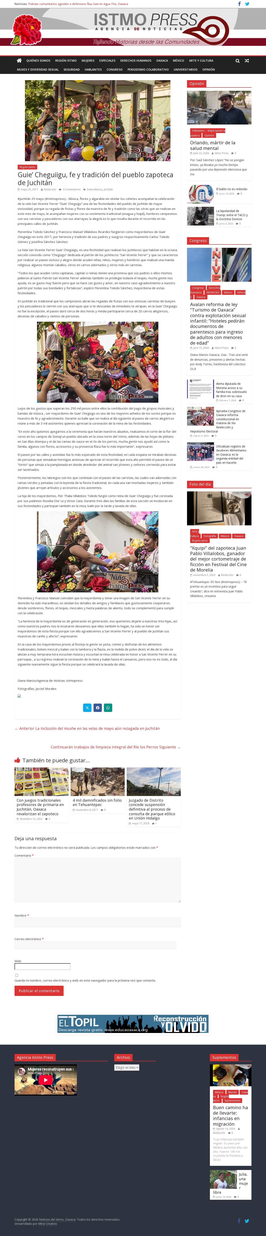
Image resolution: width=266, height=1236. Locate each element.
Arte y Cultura (201, 60)
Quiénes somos (38, 60)
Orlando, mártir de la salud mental (212, 145)
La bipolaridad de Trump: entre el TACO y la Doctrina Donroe (232, 215)
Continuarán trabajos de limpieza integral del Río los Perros (116, 746)
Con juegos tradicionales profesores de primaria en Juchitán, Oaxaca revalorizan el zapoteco (40, 807)
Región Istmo (66, 60)
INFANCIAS (213, 292)
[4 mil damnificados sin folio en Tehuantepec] (98, 770)
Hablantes (93, 69)
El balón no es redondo (231, 189)
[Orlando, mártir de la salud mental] (219, 93)
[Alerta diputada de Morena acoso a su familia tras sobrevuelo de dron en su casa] (200, 382)
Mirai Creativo (47, 1224)
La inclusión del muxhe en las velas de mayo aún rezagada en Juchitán (87, 728)
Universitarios (185, 69)
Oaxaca (162, 60)
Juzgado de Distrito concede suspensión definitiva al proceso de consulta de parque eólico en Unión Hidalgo (152, 809)
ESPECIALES (107, 60)
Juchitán (108, 189)
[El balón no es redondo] (200, 187)
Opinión (208, 69)
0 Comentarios (71, 189)
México (178, 60)
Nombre (22, 915)
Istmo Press (221, 153)
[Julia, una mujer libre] (223, 1172)
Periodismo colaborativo (148, 69)
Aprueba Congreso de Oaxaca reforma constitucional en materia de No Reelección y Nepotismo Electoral (217, 421)
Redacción (50, 189)
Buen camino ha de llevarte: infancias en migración (230, 1115)
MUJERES (88, 60)
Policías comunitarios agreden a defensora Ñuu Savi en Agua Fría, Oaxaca (78, 4)
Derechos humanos (135, 60)
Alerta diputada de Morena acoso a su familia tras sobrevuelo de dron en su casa (231, 390)
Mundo (232, 1092)
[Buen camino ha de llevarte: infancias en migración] (230, 1066)
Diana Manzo (94, 189)
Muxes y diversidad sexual (38, 69)
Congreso (115, 69)
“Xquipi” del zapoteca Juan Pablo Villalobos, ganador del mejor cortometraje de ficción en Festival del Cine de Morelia (218, 559)
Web (18, 961)
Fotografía (210, 536)
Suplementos (232, 1100)
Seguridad (72, 69)
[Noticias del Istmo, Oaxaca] (133, 27)
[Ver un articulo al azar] (246, 60)
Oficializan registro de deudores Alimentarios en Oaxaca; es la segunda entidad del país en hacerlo (231, 454)
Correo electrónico (29, 939)
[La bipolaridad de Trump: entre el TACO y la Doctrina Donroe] (200, 209)
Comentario (24, 855)
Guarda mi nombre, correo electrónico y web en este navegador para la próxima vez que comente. (85, 980)
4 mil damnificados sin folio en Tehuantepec (97, 802)
